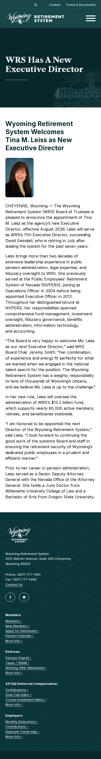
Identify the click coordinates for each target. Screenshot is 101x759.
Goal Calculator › (18, 695)
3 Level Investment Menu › (25, 699)
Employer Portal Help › (22, 732)
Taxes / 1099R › (17, 663)
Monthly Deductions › (21, 722)
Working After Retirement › (25, 668)
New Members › (17, 626)
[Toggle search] (35, 5)
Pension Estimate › (19, 636)
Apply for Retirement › (22, 631)
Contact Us (14, 584)
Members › (13, 621)
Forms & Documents (81, 5)
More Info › (13, 641)
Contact (55, 5)
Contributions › (16, 690)
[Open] (91, 18)
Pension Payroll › (18, 658)
